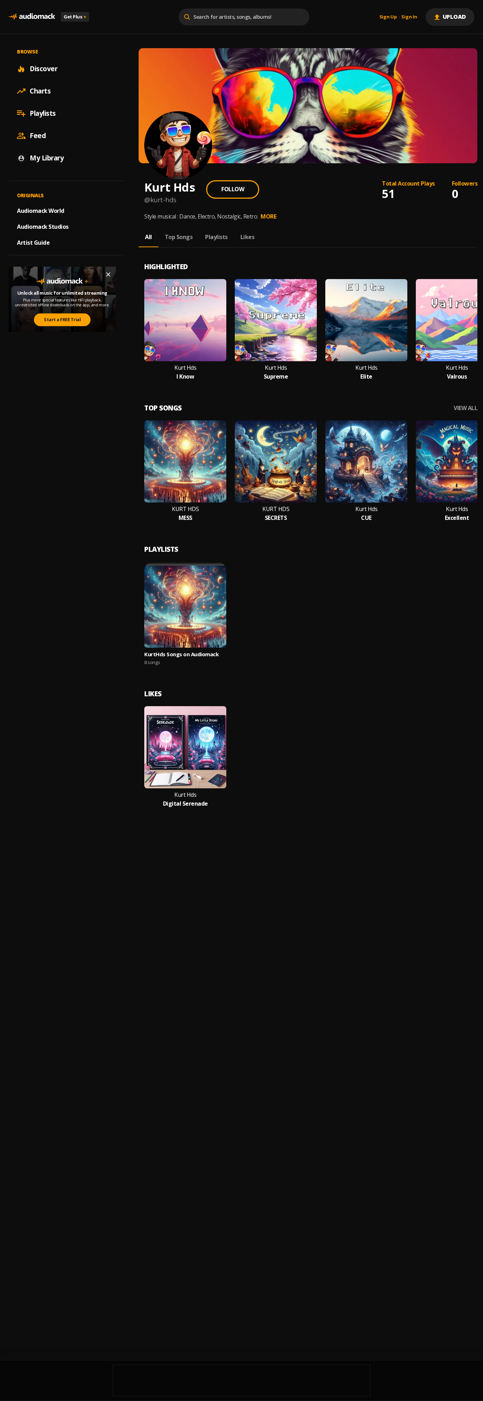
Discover (43, 68)
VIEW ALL (465, 408)
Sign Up (388, 17)
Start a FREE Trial (62, 319)
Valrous (457, 376)
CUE (366, 518)
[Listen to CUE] (366, 461)
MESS (185, 518)
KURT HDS (185, 509)
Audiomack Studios (43, 227)
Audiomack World (40, 211)
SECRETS (276, 518)
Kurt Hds (185, 367)
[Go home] (31, 17)
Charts (40, 91)
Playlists (43, 113)
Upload (454, 17)
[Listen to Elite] (366, 320)
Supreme (276, 376)
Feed (38, 135)
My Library (47, 158)
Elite (366, 376)
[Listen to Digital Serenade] (185, 747)
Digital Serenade (185, 803)
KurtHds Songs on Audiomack (181, 654)
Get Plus (75, 16)
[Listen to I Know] (185, 320)
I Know (185, 376)
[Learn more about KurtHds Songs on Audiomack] (185, 607)
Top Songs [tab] (179, 237)
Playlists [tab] (216, 237)
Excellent (457, 518)
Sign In (409, 17)
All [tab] (148, 237)
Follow (232, 189)
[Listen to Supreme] (276, 320)
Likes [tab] (247, 237)
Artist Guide (33, 242)
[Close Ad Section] (108, 274)
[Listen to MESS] (185, 461)
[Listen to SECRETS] (276, 461)
